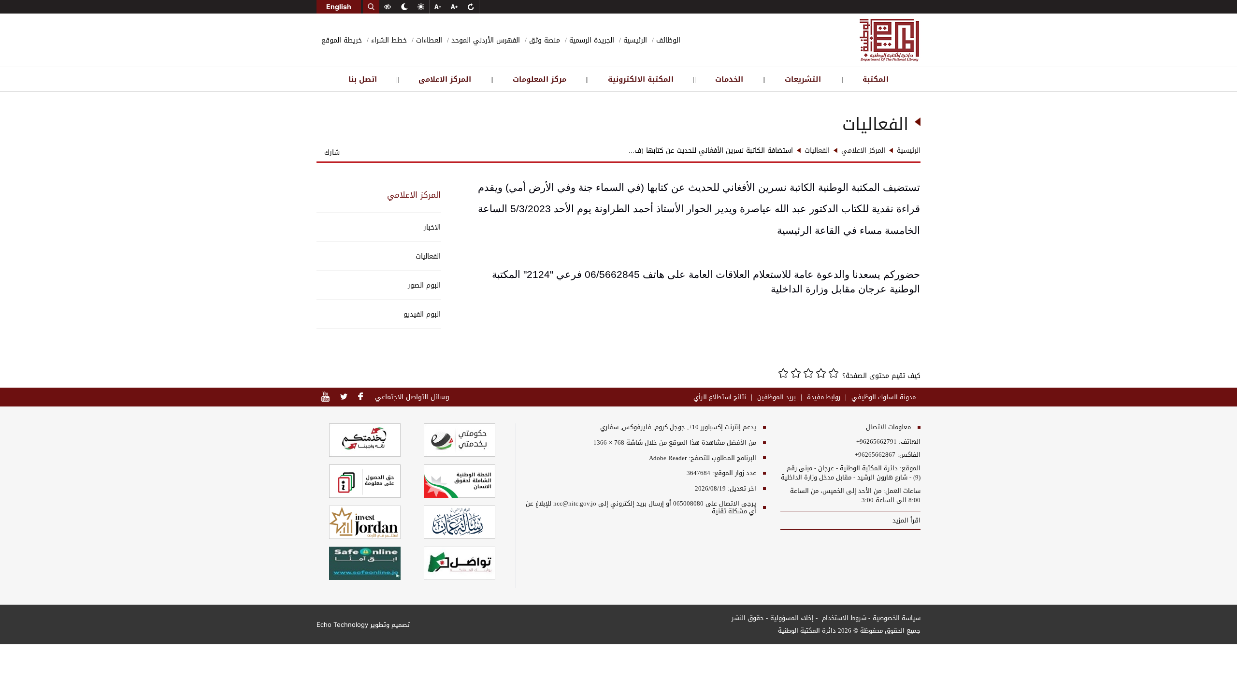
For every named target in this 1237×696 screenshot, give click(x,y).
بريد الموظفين (776, 397)
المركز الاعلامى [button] (444, 79)
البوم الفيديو (422, 314)
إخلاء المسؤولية (792, 618)
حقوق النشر (748, 618)
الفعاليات (428, 256)
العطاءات (428, 40)
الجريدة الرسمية (590, 40)
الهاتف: (909, 442)
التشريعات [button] (803, 79)
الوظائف (667, 40)
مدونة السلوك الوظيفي (883, 397)
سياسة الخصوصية (897, 618)
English (338, 6)
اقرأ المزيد (906, 520)
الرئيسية (634, 40)
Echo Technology (342, 624)
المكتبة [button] (876, 79)
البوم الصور (424, 285)
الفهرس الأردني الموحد (484, 40)
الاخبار (432, 227)
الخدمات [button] (729, 79)
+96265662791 (876, 442)
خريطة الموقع (341, 40)
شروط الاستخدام (843, 618)
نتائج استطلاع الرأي (719, 397)
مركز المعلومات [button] (539, 79)
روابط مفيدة (823, 397)
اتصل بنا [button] (362, 79)
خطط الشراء (388, 40)
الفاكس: (909, 455)
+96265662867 (875, 455)
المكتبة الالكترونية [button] (641, 79)
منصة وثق (543, 40)
